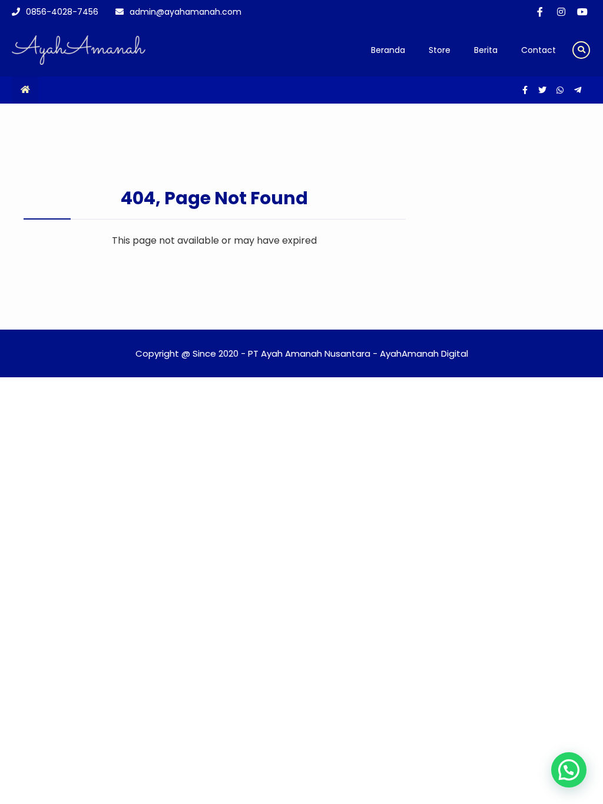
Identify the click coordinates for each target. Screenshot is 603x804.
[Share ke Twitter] (543, 90)
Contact (538, 50)
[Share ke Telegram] (577, 90)
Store (439, 50)
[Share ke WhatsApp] (561, 90)
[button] (569, 770)
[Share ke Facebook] (526, 90)
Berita (486, 50)
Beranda (388, 50)
